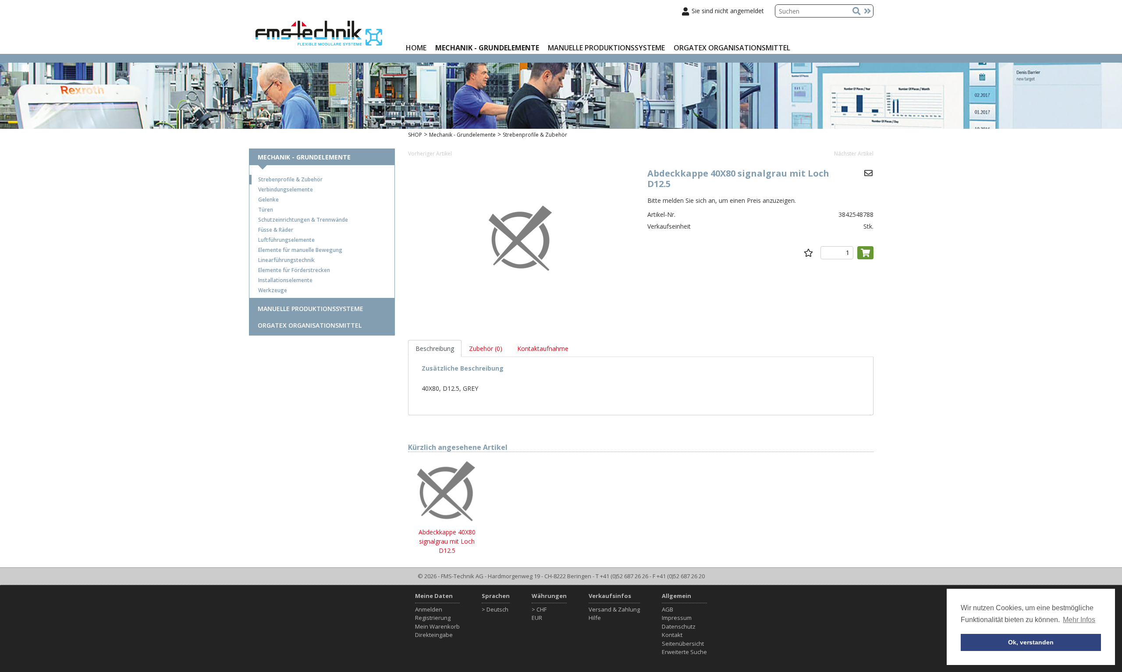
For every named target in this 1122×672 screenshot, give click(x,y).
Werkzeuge (272, 290)
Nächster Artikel (853, 153)
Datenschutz (679, 626)
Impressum (677, 618)
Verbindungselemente (285, 189)
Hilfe (595, 618)
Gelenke (268, 199)
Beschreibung (434, 348)
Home (416, 48)
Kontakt (672, 635)
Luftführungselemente (286, 240)
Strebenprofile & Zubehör (290, 179)
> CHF (539, 609)
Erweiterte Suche (684, 652)
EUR (537, 618)
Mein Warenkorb (437, 626)
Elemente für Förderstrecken (294, 270)
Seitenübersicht (683, 643)
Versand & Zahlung (614, 609)
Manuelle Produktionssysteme (606, 48)
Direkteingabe (434, 635)
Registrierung (433, 618)
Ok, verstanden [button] (1031, 642)
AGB (667, 609)
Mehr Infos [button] (1079, 619)
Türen (265, 209)
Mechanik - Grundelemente (487, 48)
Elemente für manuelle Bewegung (300, 250)
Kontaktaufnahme (542, 348)
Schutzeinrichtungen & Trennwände (303, 219)
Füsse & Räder (275, 229)
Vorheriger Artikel (430, 153)
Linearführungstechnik (286, 260)
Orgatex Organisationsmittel (732, 48)
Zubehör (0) (485, 348)
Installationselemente (285, 280)
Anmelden (428, 609)
